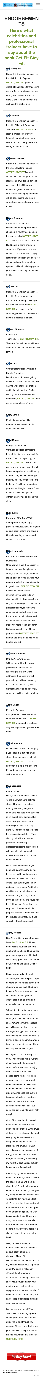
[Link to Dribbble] (38, 1375)
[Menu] (36, 4)
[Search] (31, 4)
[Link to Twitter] (34, 1375)
